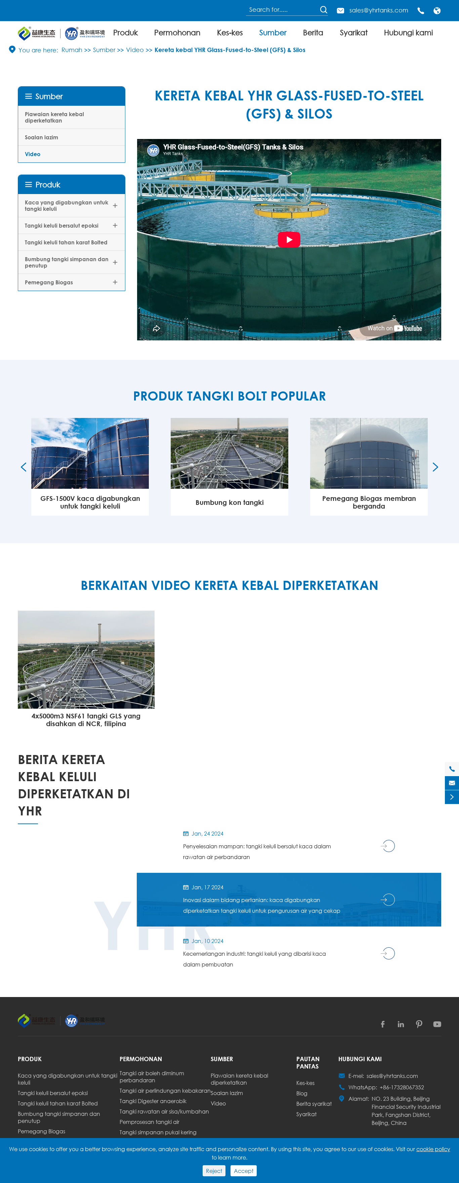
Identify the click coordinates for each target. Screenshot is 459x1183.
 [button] (435, 467)
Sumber (273, 32)
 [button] (23, 467)
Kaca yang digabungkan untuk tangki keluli (66, 205)
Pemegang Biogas (49, 282)
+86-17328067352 (402, 1087)
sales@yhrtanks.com (378, 10)
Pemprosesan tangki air (149, 1121)
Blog (301, 1093)
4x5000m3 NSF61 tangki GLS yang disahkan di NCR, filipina (86, 719)
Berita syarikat (314, 1103)
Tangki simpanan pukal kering (158, 1132)
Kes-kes (230, 32)
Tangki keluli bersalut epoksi (61, 225)
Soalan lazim (41, 137)
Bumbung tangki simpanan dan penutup (67, 262)
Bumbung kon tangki (230, 502)
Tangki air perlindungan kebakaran (165, 1090)
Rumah (71, 49)
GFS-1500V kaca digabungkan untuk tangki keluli (90, 502)
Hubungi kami (408, 32)
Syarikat (354, 32)
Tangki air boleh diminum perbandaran (152, 1077)
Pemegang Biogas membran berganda (369, 502)
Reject (214, 1170)
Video (135, 49)
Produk (125, 32)
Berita (313, 32)
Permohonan (177, 32)
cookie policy (433, 1148)
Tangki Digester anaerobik (153, 1100)
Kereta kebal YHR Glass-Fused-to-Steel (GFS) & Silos (230, 49)
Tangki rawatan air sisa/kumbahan (164, 1111)
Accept (243, 1170)
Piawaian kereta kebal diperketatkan (54, 117)
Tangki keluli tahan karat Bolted (66, 242)
